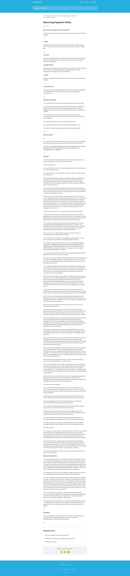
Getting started (54, 16)
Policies (73, 16)
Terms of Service (57, 569)
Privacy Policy (66, 569)
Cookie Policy (73, 569)
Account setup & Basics (65, 16)
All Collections (46, 16)
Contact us (87, 2)
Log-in (81, 2)
